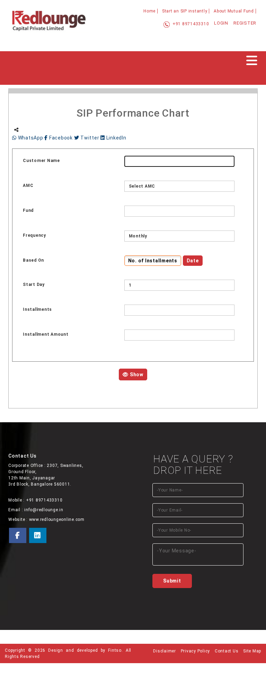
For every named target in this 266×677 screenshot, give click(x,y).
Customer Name (41, 160)
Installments (37, 309)
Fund (28, 210)
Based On (33, 260)
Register (244, 23)
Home (149, 11)
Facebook (61, 138)
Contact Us (227, 651)
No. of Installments (152, 260)
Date (193, 260)
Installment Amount (46, 334)
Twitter (89, 138)
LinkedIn (115, 138)
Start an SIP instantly (184, 11)
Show (135, 374)
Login (221, 23)
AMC (28, 185)
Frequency (34, 235)
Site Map (252, 651)
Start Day (34, 284)
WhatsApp (30, 138)
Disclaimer (164, 651)
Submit (172, 581)
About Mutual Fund (234, 11)
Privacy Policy (195, 651)
